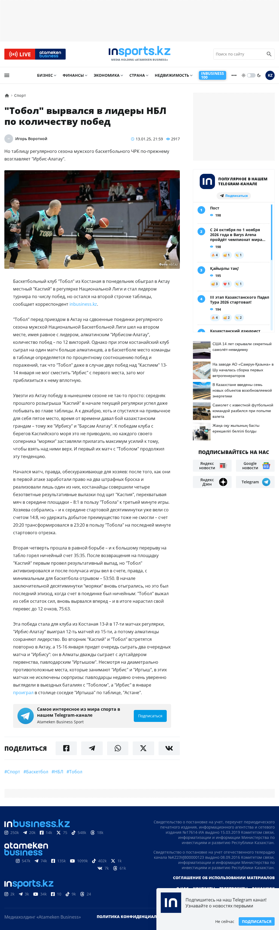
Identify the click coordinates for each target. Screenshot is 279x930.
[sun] (243, 75)
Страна (137, 75)
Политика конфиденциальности (135, 916)
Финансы (73, 75)
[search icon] (269, 54)
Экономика (107, 75)
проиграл (23, 693)
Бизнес (45, 75)
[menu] (7, 75)
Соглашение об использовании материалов (224, 877)
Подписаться (256, 921)
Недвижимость (172, 75)
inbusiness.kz (83, 304)
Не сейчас (224, 921)
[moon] (259, 75)
